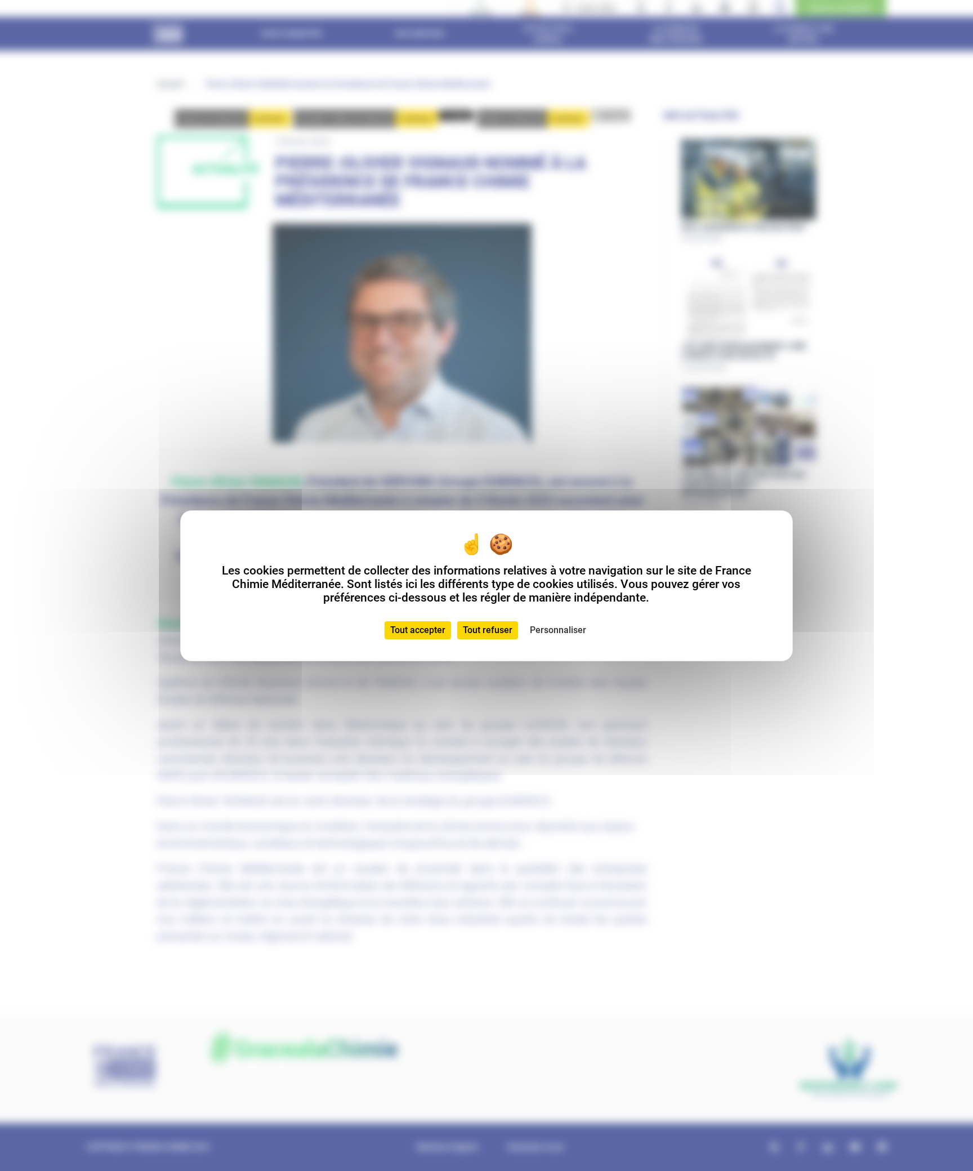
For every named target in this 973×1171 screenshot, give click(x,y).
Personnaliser (558, 630)
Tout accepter (417, 630)
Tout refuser (487, 630)
